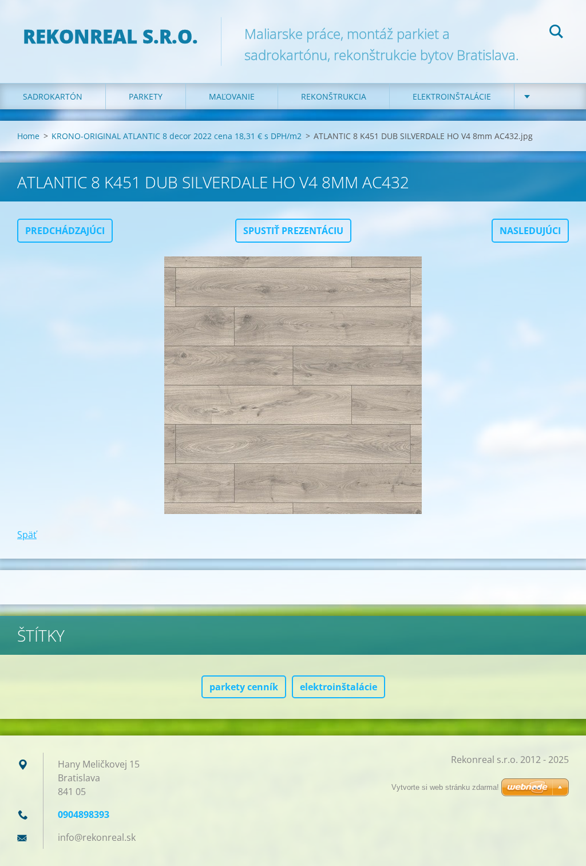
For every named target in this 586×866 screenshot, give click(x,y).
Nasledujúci (530, 230)
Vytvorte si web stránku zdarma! (445, 787)
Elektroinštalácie (452, 96)
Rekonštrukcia (333, 96)
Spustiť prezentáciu (293, 230)
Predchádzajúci (65, 230)
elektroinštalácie (338, 687)
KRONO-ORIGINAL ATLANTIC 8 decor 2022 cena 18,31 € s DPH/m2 (177, 136)
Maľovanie (232, 96)
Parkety (146, 96)
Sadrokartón (52, 96)
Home (28, 136)
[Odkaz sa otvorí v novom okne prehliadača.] (293, 385)
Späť (27, 534)
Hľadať (556, 33)
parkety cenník (243, 687)
